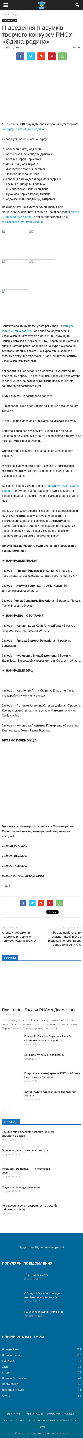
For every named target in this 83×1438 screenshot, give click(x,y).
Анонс (6, 1395)
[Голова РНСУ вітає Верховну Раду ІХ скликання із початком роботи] (11, 1041)
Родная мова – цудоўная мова (21, 1187)
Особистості (10, 1384)
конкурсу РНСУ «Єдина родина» (23, 129)
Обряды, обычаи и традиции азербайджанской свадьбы (42, 1295)
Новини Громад (34, 1414)
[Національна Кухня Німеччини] (11, 1316)
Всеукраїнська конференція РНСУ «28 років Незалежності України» (52, 1075)
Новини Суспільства (15, 1378)
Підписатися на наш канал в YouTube (54, 1420)
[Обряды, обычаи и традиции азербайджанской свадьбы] (11, 1298)
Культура (8, 1361)
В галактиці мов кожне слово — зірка (25, 1150)
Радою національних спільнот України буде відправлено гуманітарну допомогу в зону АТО (64, 938)
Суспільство (53, 1414)
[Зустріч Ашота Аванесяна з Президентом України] (11, 1096)
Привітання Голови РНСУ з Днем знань (39, 1009)
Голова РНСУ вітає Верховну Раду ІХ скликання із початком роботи (47, 1038)
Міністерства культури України (22, 222)
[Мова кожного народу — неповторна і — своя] (71, 1173)
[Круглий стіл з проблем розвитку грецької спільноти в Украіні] (71, 1136)
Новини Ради (9, 20)
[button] (77, 5)
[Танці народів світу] (11, 1279)
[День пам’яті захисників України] (11, 1059)
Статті (6, 1366)
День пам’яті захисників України (44, 1055)
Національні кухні (13, 1390)
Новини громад (12, 1355)
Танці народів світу (36, 1275)
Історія (6, 1372)
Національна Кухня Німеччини (43, 1312)
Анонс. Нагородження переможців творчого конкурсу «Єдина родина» (19, 936)
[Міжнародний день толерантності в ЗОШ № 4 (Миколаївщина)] (71, 1210)
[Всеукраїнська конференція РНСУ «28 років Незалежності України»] (11, 1078)
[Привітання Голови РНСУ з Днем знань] (41, 985)
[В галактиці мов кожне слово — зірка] (71, 1155)
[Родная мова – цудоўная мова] (71, 1191)
